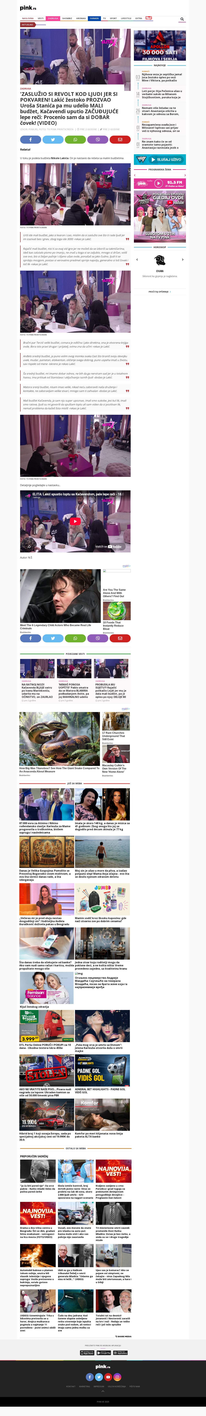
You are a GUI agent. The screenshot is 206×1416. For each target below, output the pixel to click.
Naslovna (28, 18)
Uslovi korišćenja (117, 1386)
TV (104, 18)
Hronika (81, 18)
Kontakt (70, 1386)
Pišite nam (135, 1386)
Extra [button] (139, 18)
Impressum (99, 1386)
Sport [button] (113, 18)
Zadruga (53, 18)
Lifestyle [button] (126, 18)
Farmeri (94, 18)
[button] (24, 674)
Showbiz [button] (67, 18)
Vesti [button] (41, 18)
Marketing (84, 1386)
